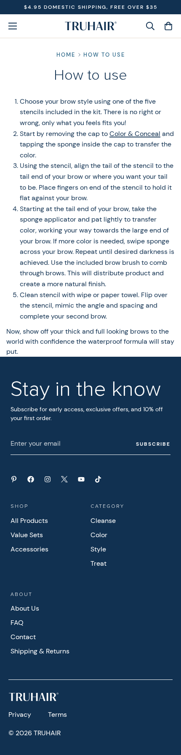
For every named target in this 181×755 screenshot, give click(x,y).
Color (98, 534)
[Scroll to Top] (165, 710)
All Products (29, 520)
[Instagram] (47, 479)
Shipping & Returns (40, 651)
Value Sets (27, 534)
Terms (57, 714)
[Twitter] (64, 479)
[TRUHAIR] (90, 26)
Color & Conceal (134, 133)
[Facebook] (30, 479)
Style (98, 549)
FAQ (17, 622)
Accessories (29, 549)
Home (65, 54)
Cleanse (103, 520)
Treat (98, 563)
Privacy (19, 714)
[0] (166, 26)
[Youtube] (81, 479)
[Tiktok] (98, 479)
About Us (25, 608)
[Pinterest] (14, 479)
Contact (23, 636)
